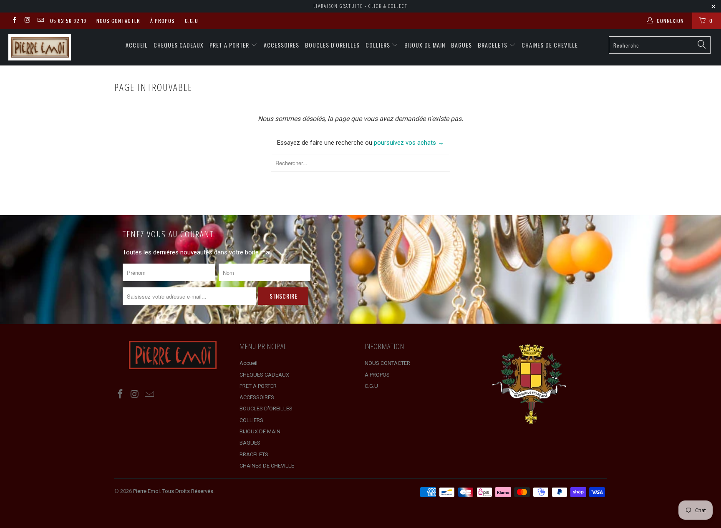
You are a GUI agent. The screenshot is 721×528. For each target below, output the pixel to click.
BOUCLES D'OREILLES (332, 44)
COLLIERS (379, 44)
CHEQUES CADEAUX (179, 44)
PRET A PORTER (230, 44)
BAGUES (461, 44)
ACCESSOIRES (281, 44)
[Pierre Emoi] (61, 47)
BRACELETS (493, 44)
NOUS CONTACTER (118, 20)
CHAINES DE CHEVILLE (550, 44)
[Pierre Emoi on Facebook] (14, 21)
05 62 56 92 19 (68, 20)
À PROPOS (162, 20)
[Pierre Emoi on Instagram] (26, 21)
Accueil (137, 44)
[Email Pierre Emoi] (40, 21)
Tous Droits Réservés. (188, 491)
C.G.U (191, 20)
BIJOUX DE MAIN (424, 44)
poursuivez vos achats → (409, 142)
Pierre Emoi (146, 491)
